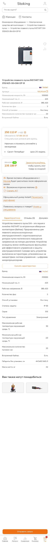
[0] (45, 44)
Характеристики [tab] (12, 218)
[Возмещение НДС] (25, 132)
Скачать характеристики (25, 266)
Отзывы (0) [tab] (29, 218)
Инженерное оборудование (14, 22)
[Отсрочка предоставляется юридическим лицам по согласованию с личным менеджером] (36, 187)
